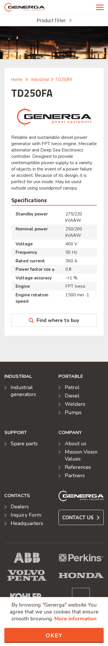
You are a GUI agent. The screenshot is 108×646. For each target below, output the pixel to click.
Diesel (72, 395)
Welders (75, 404)
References (78, 467)
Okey (54, 635)
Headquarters (27, 523)
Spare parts (24, 443)
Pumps (73, 412)
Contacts (17, 495)
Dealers (20, 506)
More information (75, 618)
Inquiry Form (26, 515)
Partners (75, 475)
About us (75, 443)
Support (15, 432)
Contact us (78, 517)
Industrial (40, 79)
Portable (70, 376)
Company (70, 432)
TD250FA (63, 79)
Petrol (72, 387)
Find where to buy (58, 320)
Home (16, 79)
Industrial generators (23, 391)
